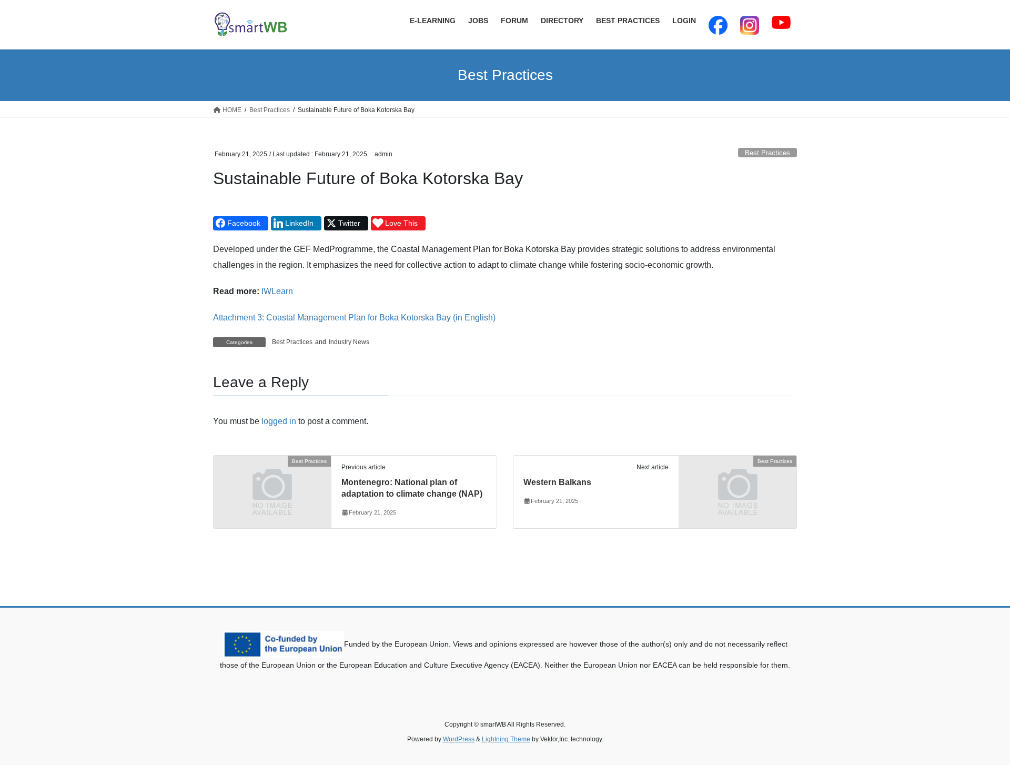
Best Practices (767, 153)
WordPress (458, 739)
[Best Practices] (272, 491)
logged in (278, 421)
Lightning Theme (506, 739)
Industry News (349, 342)
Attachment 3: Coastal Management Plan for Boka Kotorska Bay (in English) (354, 317)
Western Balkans (557, 482)
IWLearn (277, 291)
